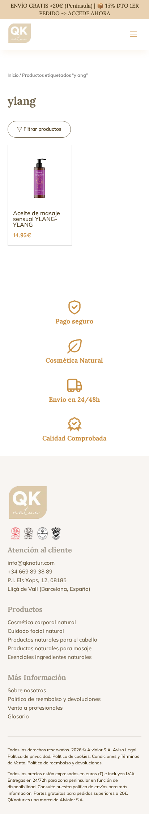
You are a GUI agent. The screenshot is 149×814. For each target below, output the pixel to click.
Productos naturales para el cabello (52, 639)
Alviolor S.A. (72, 799)
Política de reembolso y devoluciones (54, 699)
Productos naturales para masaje (49, 648)
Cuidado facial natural (36, 630)
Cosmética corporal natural (42, 622)
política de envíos (90, 786)
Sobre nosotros (27, 690)
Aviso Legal (124, 749)
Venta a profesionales (35, 707)
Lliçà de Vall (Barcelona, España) (49, 588)
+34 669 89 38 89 (30, 571)
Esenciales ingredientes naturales (49, 657)
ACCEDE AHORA (89, 13)
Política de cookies (71, 756)
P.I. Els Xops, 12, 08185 (37, 580)
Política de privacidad (29, 756)
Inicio (13, 75)
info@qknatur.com (31, 562)
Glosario (18, 716)
